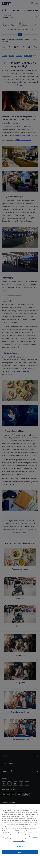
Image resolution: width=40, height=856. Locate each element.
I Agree (20, 852)
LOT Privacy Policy (19, 841)
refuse (35, 837)
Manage (20, 846)
